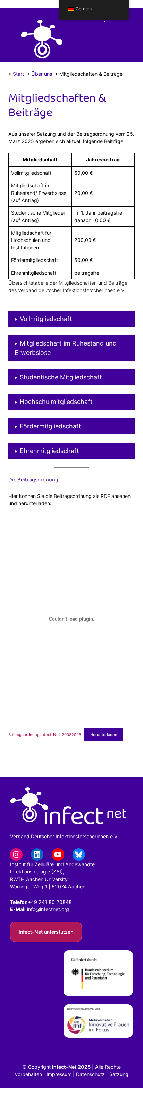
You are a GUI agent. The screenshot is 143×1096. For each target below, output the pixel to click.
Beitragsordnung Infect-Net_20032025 (44, 734)
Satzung (118, 1074)
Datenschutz (90, 1074)
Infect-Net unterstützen (46, 932)
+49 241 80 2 (43, 902)
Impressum (59, 1074)
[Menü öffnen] (85, 39)
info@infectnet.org (48, 909)
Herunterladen (103, 734)
